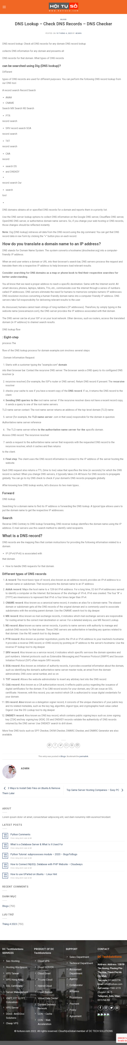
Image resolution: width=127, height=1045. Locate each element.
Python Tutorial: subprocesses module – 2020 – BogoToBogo (43, 854)
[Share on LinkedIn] (77, 745)
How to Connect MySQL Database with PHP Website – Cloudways (46, 864)
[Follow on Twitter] (111, 1007)
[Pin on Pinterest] (71, 745)
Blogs (63, 19)
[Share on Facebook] (55, 745)
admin (78, 33)
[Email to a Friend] (66, 745)
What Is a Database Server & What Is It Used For (36, 844)
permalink (83, 756)
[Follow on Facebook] (100, 1007)
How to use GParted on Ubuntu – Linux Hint (33, 874)
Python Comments (20, 834)
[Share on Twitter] (60, 745)
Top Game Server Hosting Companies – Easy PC (93, 790)
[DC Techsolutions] (63, 7)
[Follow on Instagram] (106, 1007)
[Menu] (4, 7)
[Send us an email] (117, 1007)
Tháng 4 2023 (9, 924)
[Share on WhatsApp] (49, 745)
